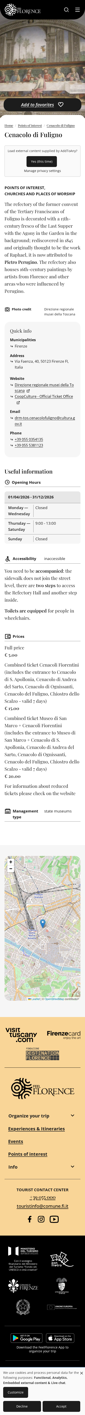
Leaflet (35, 999)
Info (12, 1167)
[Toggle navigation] (77, 9)
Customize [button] (16, 1392)
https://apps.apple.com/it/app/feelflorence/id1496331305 (60, 1338)
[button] (43, 923)
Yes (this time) (41, 161)
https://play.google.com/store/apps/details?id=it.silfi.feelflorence (26, 1338)
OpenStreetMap (54, 999)
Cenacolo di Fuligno (61, 125)
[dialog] (42, 1391)
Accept (61, 1406)
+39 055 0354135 (29, 439)
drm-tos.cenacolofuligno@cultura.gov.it (45, 420)
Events (15, 1141)
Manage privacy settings (42, 171)
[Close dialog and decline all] (81, 1371)
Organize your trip (28, 1116)
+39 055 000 (43, 1196)
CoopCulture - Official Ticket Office (44, 396)
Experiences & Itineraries (36, 1129)
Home (9, 125)
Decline (22, 1406)
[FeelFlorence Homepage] (23, 10)
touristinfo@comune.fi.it (42, 1206)
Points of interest (30, 125)
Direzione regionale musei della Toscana (44, 387)
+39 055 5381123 (29, 445)
